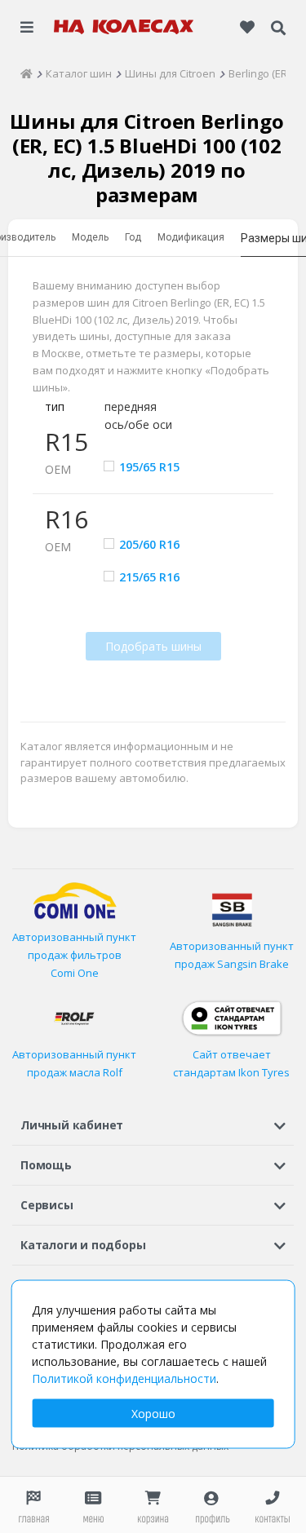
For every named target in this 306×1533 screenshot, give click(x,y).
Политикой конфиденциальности (124, 1378)
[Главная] (26, 73)
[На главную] (124, 27)
